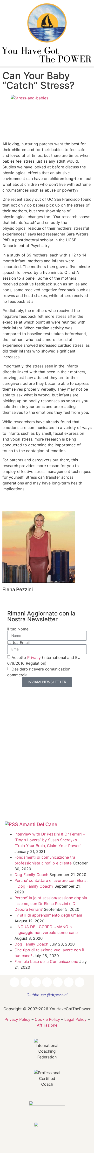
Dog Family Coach (31, 874)
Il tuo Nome (17, 629)
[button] (47, 67)
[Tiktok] (79, 982)
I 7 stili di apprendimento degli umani (48, 915)
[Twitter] (47, 982)
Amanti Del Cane (38, 824)
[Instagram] (25, 982)
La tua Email (18, 642)
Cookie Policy (47, 1019)
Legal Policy (75, 1019)
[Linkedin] (36, 982)
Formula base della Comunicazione (46, 961)
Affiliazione (47, 1025)
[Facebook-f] (14, 982)
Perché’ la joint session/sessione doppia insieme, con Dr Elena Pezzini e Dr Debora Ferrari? (50, 903)
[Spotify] (69, 982)
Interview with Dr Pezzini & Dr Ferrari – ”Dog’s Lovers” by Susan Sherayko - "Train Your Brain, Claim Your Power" (49, 840)
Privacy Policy (17, 1019)
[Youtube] (58, 982)
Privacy (34, 657)
